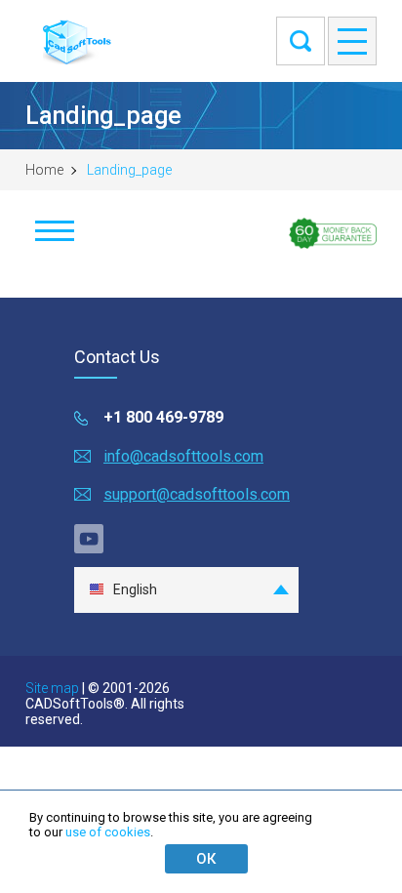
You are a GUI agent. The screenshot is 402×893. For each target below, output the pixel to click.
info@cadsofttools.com (183, 456)
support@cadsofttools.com (196, 494)
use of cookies (107, 832)
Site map (52, 688)
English (135, 589)
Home (44, 170)
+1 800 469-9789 (163, 417)
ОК (206, 859)
